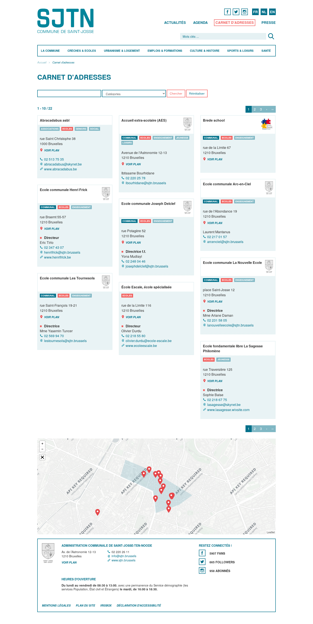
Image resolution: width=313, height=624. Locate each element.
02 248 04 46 (135, 261)
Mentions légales (56, 605)
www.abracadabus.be (60, 169)
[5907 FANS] (202, 553)
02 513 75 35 (54, 159)
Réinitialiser (197, 93)
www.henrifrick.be (57, 257)
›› (272, 109)
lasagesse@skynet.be (224, 404)
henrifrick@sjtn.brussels (62, 252)
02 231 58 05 (217, 320)
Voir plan (51, 150)
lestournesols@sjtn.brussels (65, 340)
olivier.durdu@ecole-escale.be (149, 340)
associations (50, 128)
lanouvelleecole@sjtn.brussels (230, 325)
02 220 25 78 (135, 177)
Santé (266, 51)
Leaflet (271, 532)
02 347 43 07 (54, 247)
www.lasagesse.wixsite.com (228, 409)
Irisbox (106, 605)
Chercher (176, 93)
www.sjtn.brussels (123, 560)
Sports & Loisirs (240, 51)
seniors (81, 128)
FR (255, 11)
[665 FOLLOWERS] (202, 561)
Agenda (200, 22)
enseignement (163, 137)
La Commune (50, 51)
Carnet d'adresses (234, 22)
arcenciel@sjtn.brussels (225, 241)
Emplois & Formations (165, 51)
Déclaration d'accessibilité (139, 605)
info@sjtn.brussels (124, 556)
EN (272, 11)
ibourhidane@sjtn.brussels (146, 183)
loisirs (127, 142)
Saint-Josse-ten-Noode (66, 21)
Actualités (175, 22)
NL (264, 11)
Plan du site (85, 605)
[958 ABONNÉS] (202, 570)
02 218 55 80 (135, 335)
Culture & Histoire (205, 51)
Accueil (41, 62)
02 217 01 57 (217, 236)
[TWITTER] (236, 11)
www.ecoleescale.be (141, 345)
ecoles (67, 128)
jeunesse (182, 137)
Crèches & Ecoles (81, 51)
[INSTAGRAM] (244, 11)
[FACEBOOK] (227, 11)
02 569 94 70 (54, 335)
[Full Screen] (42, 457)
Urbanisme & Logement (122, 51)
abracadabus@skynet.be (63, 164)
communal (129, 137)
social (94, 128)
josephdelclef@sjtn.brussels (147, 266)
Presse (268, 22)
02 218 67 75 (217, 399)
